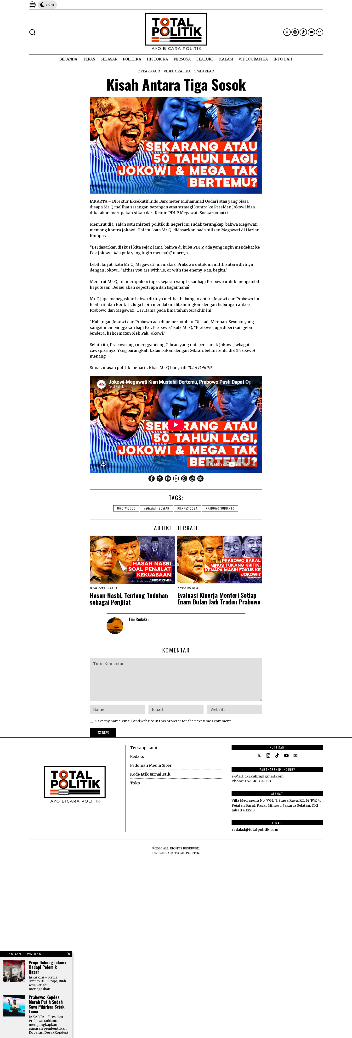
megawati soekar (156, 508)
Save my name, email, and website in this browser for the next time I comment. (163, 721)
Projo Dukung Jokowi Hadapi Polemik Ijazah (47, 967)
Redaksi (138, 756)
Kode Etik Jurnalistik (150, 774)
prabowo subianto (220, 508)
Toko (135, 783)
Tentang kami (143, 747)
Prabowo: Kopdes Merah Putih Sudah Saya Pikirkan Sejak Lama (46, 1004)
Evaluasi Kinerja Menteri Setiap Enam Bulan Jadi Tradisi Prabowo (218, 598)
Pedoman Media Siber (151, 765)
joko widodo (126, 508)
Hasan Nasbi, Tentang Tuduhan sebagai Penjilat (129, 599)
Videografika (177, 71)
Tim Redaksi (138, 619)
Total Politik (187, 853)
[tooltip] (287, 32)
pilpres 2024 (187, 508)
